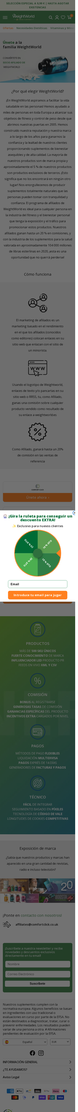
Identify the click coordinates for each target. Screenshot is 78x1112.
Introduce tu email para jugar (37, 595)
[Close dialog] (75, 513)
